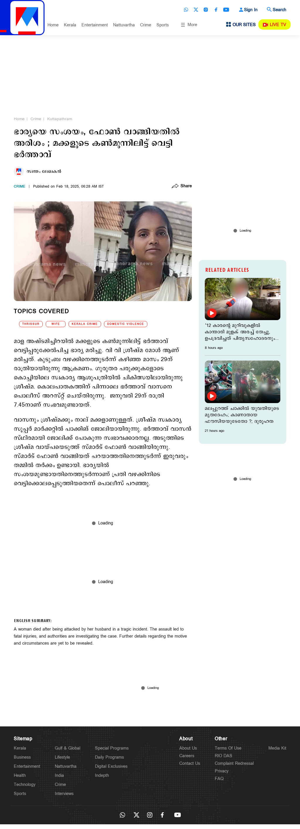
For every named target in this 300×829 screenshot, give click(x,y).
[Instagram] (206, 9)
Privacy (222, 771)
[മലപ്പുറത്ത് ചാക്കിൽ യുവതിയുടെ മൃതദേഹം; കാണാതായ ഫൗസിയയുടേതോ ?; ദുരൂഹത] (242, 382)
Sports (162, 25)
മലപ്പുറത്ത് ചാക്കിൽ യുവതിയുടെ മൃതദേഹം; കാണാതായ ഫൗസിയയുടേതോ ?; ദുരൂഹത (242, 415)
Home (53, 25)
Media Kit (277, 748)
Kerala (70, 25)
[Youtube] (226, 9)
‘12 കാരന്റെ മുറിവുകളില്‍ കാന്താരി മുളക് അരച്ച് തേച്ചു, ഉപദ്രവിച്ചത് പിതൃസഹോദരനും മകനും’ (240, 332)
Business (22, 757)
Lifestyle (62, 757)
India (59, 775)
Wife (56, 324)
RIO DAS (223, 756)
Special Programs (112, 748)
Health (20, 775)
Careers (186, 756)
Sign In (251, 10)
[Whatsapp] (186, 9)
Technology (24, 785)
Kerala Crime (85, 324)
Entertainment (94, 25)
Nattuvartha (124, 25)
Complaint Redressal (234, 763)
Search (279, 10)
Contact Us (189, 763)
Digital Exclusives (111, 766)
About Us (188, 748)
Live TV (278, 25)
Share (186, 186)
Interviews (64, 794)
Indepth (102, 775)
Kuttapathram (59, 119)
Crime (145, 25)
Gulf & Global (67, 748)
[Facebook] (216, 9)
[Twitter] (196, 9)
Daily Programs (109, 757)
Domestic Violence (125, 324)
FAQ (219, 779)
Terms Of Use (228, 748)
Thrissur (31, 324)
